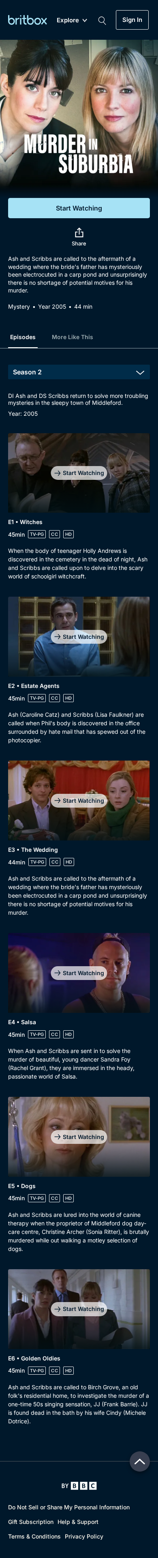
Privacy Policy (84, 1536)
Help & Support (78, 1521)
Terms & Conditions (34, 1536)
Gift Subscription (30, 1521)
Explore (68, 20)
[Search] (102, 20)
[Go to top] (140, 1461)
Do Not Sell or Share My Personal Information (69, 1507)
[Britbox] (27, 19)
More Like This (72, 336)
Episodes (23, 336)
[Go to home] (79, 1486)
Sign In (132, 20)
